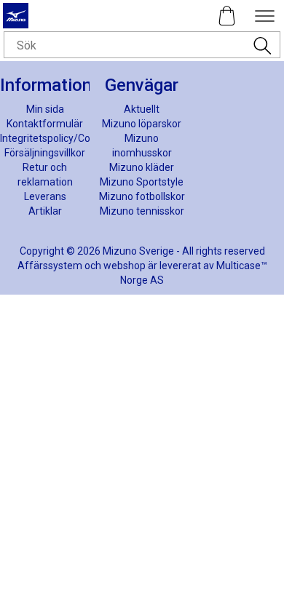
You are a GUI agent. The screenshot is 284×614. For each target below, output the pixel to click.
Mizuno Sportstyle (142, 182)
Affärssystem (49, 265)
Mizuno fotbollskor (142, 196)
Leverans (45, 196)
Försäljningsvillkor (44, 153)
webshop (124, 265)
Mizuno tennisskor (142, 211)
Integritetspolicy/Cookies (57, 138)
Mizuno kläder (141, 167)
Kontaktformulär (45, 123)
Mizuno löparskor (141, 123)
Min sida (45, 109)
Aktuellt (141, 109)
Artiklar (45, 211)
